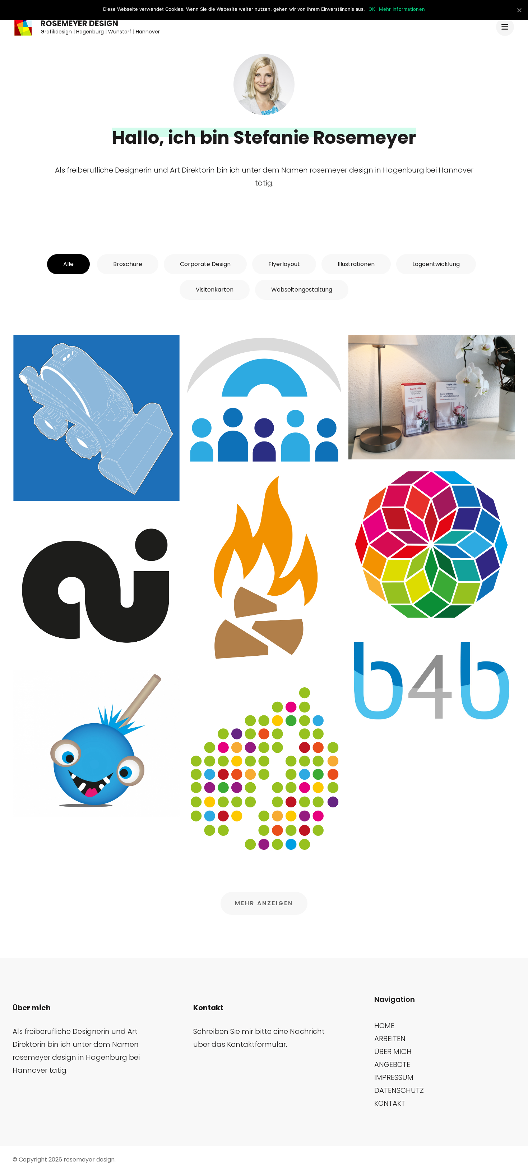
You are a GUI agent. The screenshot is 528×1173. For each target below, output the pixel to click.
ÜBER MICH (393, 1051)
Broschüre (127, 264)
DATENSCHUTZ (399, 1090)
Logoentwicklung (436, 264)
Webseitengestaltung (301, 289)
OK (372, 9)
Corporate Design (205, 264)
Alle (68, 264)
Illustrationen (356, 264)
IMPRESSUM (393, 1077)
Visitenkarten (214, 289)
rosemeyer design (79, 23)
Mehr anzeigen (264, 903)
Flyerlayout (284, 264)
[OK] (519, 10)
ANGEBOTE (392, 1064)
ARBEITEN (390, 1039)
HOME (384, 1026)
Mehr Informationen (402, 9)
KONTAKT (389, 1103)
